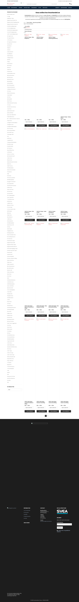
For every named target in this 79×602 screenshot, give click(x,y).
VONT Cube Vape (10, 354)
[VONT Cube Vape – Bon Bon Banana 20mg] (54, 264)
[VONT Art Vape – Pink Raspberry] (30, 169)
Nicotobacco (9, 217)
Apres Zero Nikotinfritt (11, 114)
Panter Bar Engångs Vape (12, 248)
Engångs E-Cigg (10, 18)
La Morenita (9, 152)
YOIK (8, 370)
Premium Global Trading (12, 258)
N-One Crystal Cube (11, 209)
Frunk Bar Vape (10, 144)
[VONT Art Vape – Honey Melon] (66, 75)
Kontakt (25, 518)
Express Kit (9, 364)
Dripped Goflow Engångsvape (13, 22)
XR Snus (8, 333)
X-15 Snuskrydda (10, 368)
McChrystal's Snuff (11, 156)
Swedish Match (10, 297)
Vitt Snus (9, 91)
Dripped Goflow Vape (11, 244)
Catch (8, 299)
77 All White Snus (10, 199)
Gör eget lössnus (10, 38)
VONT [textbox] (9, 389)
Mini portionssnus (10, 75)
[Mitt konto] (66, 4)
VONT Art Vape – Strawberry (52, 212)
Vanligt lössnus (10, 57)
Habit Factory (10, 165)
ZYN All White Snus (10, 335)
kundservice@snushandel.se (46, 521)
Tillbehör (9, 47)
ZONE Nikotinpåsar (10, 283)
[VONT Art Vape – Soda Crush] (42, 169)
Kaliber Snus (9, 313)
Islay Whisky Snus (10, 150)
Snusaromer (9, 43)
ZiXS (8, 382)
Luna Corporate (10, 197)
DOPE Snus (9, 138)
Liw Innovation (10, 193)
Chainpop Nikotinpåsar (11, 142)
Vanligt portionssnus (11, 89)
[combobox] (14, 390)
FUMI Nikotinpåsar (10, 339)
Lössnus (8, 49)
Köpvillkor (25, 514)
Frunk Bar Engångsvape (11, 26)
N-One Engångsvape (11, 28)
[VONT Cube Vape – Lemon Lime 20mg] (54, 359)
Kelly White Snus (10, 358)
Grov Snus (9, 311)
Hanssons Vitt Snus (11, 376)
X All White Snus (10, 282)
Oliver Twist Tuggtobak (11, 323)
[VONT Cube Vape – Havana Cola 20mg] (42, 359)
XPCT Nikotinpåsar (10, 195)
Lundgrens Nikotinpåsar (12, 126)
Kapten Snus (9, 315)
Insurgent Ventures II (11, 181)
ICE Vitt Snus (9, 238)
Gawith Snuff (9, 254)
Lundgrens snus (10, 124)
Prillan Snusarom (10, 264)
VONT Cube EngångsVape (12, 34)
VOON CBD (9, 291)
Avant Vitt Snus (10, 189)
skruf (8, 278)
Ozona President (10, 256)
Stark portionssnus (11, 87)
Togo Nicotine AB (10, 341)
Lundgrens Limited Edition (12, 122)
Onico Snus (9, 327)
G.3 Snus (9, 303)
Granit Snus (9, 120)
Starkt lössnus (10, 55)
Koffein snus (9, 71)
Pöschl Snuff (9, 252)
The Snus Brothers (10, 337)
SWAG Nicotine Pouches (12, 103)
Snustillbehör (9, 53)
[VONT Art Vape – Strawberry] (54, 169)
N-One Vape (9, 207)
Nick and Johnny (10, 321)
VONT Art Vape (10, 352)
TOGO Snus (9, 343)
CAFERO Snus (9, 203)
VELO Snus (9, 348)
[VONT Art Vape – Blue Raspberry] (30, 35)
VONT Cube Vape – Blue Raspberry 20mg (42, 306)
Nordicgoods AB (10, 232)
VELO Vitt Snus (10, 128)
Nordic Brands (10, 221)
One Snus (9, 325)
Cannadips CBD (10, 134)
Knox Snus (9, 276)
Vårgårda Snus (10, 230)
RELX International (10, 266)
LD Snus (8, 226)
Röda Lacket (9, 329)
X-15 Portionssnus (10, 366)
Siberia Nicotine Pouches (12, 162)
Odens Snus (9, 158)
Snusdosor (9, 45)
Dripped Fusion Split (11, 242)
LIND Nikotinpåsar (10, 179)
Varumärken (9, 95)
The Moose (9, 171)
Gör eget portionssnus (11, 42)
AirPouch (9, 67)
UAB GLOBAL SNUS (10, 344)
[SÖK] (61, 4)
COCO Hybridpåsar (11, 289)
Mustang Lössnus (10, 319)
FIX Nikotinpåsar (10, 167)
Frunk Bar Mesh (10, 146)
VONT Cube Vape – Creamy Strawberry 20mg (29, 402)
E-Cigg (8, 16)
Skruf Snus (9, 274)
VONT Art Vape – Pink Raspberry (29, 212)
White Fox (9, 163)
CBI (7, 136)
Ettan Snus (9, 301)
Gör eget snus (10, 36)
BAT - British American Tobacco (13, 118)
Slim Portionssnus (10, 85)
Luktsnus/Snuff (10, 51)
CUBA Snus (9, 219)
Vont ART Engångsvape (12, 32)
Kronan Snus (9, 317)
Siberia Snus (9, 160)
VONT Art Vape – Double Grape (40, 38)
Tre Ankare (9, 331)
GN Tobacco (9, 148)
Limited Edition (10, 83)
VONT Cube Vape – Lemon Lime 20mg (53, 402)
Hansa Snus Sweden (11, 169)
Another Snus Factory (11, 106)
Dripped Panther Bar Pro (12, 246)
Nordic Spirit (9, 228)
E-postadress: (60, 522)
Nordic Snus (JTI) (10, 224)
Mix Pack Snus (10, 77)
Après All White (10, 112)
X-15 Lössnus (9, 40)
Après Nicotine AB (10, 110)
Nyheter (8, 59)
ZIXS (8, 374)
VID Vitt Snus (9, 191)
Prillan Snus (9, 262)
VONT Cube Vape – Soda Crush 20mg (65, 402)
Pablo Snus (9, 215)
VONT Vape (9, 350)
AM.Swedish (9, 99)
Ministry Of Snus (10, 205)
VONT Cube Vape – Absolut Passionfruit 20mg (29, 307)
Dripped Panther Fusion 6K (12, 24)
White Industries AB (11, 356)
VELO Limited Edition (11, 130)
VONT (25, 32)
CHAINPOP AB (9, 140)
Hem (25, 22)
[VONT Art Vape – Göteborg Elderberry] (54, 35)
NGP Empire (9, 211)
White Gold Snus (10, 260)
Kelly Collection (10, 360)
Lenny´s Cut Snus (10, 154)
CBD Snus (9, 69)
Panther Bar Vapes (11, 240)
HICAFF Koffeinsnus (11, 378)
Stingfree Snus (10, 295)
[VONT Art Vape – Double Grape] (42, 35)
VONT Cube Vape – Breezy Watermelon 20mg (65, 307)
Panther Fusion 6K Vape (12, 250)
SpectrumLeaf (10, 287)
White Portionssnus (11, 93)
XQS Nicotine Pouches (11, 185)
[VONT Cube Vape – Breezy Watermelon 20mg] (66, 264)
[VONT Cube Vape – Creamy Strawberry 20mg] (30, 359)
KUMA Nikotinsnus (10, 116)
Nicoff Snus (9, 101)
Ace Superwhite (10, 183)
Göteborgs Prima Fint (11, 307)
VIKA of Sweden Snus (11, 234)
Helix (8, 173)
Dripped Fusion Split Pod (12, 20)
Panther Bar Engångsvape (12, 30)
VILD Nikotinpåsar (10, 223)
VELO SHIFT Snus (10, 132)
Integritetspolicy (27, 516)
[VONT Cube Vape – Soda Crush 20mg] (66, 359)
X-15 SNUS (9, 362)
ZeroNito (9, 380)
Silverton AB (9, 270)
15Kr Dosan (9, 65)
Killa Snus (9, 213)
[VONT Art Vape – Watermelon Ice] (66, 169)
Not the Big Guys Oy (11, 236)
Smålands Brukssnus (11, 280)
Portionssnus (9, 63)
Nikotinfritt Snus (10, 79)
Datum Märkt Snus (10, 14)
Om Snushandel (27, 510)
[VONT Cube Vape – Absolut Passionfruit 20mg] (30, 264)
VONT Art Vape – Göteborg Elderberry (53, 38)
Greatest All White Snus (12, 346)
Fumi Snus (9, 175)
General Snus (9, 305)
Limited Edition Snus (11, 73)
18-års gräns (26, 512)
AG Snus (8, 97)
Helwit (8, 372)
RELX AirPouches (10, 268)
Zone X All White (10, 285)
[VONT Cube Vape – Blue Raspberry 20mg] (42, 264)
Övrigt (8, 61)
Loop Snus (9, 108)
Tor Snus (9, 104)
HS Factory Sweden (11, 177)
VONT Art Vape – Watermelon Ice (64, 212)
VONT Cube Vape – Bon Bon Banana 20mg (54, 306)
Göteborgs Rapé (10, 309)
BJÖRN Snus (9, 201)
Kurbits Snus (9, 187)
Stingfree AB (9, 293)
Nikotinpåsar (9, 81)
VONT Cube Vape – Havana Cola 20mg (41, 402)
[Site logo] (13, 4)
